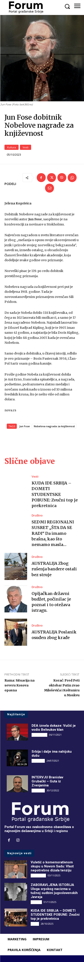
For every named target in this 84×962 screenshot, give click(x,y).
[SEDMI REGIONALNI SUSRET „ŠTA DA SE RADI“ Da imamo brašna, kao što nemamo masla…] (15, 527)
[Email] (49, 188)
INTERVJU (38, 760)
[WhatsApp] (72, 177)
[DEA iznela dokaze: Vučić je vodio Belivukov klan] (17, 732)
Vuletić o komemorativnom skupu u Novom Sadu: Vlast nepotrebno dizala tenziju (52, 866)
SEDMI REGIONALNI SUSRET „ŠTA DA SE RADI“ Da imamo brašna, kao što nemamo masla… (53, 533)
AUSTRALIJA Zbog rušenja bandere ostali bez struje (54, 569)
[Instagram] (17, 840)
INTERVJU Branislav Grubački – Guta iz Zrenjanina (47, 781)
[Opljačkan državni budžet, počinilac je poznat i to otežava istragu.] (15, 599)
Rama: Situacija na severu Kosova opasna (19, 685)
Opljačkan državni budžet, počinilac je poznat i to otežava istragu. (51, 602)
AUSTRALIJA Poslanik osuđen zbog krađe (54, 634)
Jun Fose (24, 426)
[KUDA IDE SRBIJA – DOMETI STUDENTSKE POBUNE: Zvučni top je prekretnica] (15, 488)
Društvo (37, 515)
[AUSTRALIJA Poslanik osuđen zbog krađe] (15, 632)
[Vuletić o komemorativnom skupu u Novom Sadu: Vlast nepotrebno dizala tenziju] (15, 869)
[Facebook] (41, 177)
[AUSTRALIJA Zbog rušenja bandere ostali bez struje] (15, 566)
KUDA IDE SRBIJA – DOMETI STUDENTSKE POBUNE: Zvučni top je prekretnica (55, 494)
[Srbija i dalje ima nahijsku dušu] (17, 758)
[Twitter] (51, 177)
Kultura (11, 147)
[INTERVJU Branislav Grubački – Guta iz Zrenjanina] (17, 783)
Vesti (25, 147)
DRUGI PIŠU (39, 734)
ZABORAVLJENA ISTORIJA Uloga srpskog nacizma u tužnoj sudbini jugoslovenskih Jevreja (54, 891)
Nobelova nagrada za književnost (54, 426)
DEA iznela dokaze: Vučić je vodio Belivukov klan (54, 728)
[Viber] (61, 177)
